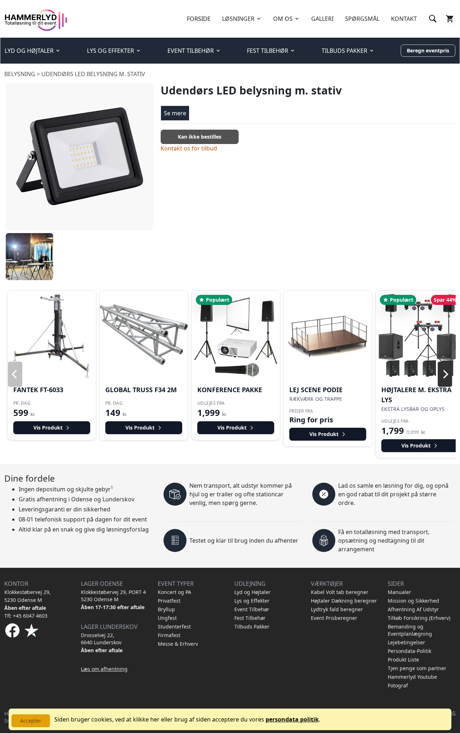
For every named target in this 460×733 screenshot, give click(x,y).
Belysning (19, 74)
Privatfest (169, 600)
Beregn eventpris (428, 50)
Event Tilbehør (251, 609)
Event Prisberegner (334, 617)
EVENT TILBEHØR (190, 51)
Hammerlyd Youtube (412, 676)
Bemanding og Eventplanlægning (410, 630)
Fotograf (398, 685)
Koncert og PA (174, 592)
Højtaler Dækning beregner (344, 600)
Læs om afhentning (104, 668)
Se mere (175, 113)
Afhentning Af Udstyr (413, 609)
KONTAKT (404, 19)
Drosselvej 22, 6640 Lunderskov (101, 639)
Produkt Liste (403, 659)
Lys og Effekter (252, 600)
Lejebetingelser (406, 642)
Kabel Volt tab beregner (339, 592)
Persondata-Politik (409, 651)
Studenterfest (174, 626)
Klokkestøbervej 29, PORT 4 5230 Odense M (113, 596)
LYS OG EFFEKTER (110, 51)
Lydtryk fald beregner (337, 609)
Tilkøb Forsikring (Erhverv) (419, 617)
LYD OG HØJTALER (29, 51)
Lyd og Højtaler (252, 592)
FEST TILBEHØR (267, 51)
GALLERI (322, 19)
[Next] (445, 374)
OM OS (283, 19)
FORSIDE (199, 19)
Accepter (30, 720)
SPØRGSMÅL (362, 19)
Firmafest (169, 635)
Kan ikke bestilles (199, 136)
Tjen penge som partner (417, 668)
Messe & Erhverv (178, 643)
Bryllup (166, 609)
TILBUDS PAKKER (344, 51)
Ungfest (167, 617)
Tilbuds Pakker (252, 626)
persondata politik (292, 719)
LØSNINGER (238, 19)
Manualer (399, 592)
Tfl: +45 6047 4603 (25, 615)
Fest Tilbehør (250, 617)
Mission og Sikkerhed (413, 600)
